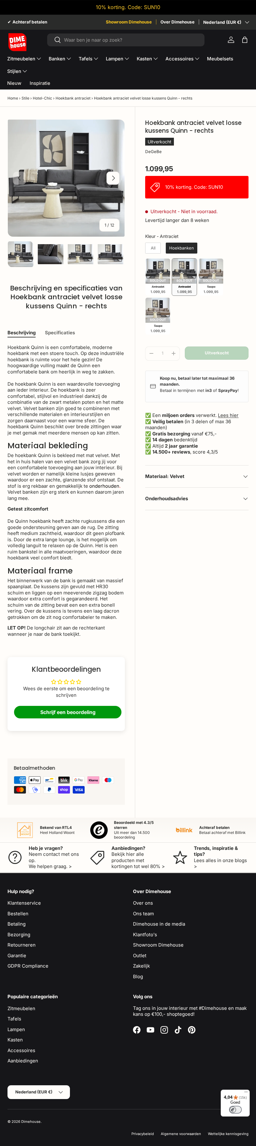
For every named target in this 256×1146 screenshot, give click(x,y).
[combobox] (126, 39)
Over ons (143, 903)
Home (12, 98)
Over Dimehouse (177, 21)
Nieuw (14, 83)
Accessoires (21, 1050)
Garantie (16, 955)
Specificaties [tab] (60, 333)
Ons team (143, 914)
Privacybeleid (142, 1134)
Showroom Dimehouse (129, 21)
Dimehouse (31, 1121)
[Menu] (246, 1093)
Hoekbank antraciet (73, 98)
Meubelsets (220, 59)
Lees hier (228, 415)
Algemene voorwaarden (181, 1134)
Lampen (16, 1029)
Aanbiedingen (22, 1061)
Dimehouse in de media (159, 924)
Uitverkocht (217, 352)
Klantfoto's (145, 935)
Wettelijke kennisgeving (228, 1134)
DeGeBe (153, 151)
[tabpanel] (66, 490)
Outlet (139, 955)
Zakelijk (141, 966)
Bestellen (17, 914)
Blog (138, 976)
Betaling (16, 924)
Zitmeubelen (21, 1008)
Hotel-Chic (42, 98)
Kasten (15, 1040)
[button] (245, 40)
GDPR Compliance (27, 966)
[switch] (235, 1109)
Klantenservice (24, 903)
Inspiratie (40, 83)
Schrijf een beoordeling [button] (68, 712)
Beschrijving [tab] (21, 333)
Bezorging (18, 935)
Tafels (14, 1019)
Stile (25, 98)
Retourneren (21, 945)
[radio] (153, 248)
